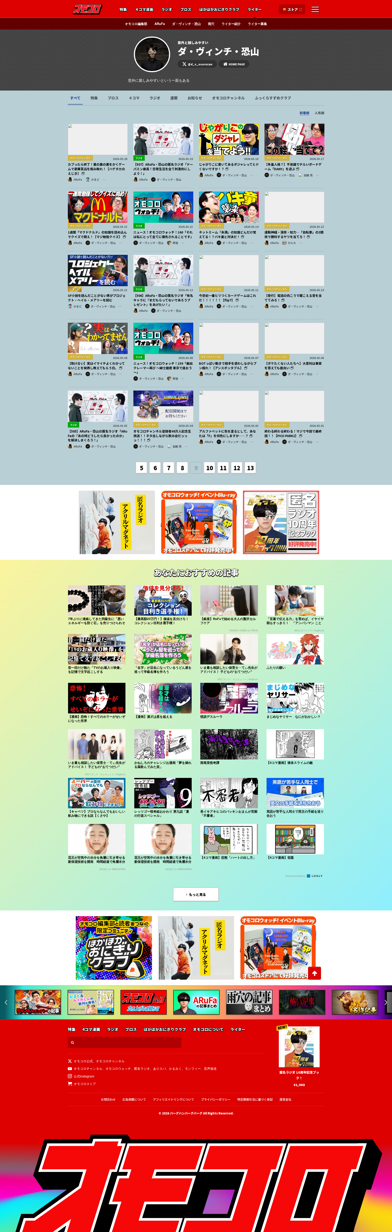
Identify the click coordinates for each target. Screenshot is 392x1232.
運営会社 (285, 1099)
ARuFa (159, 23)
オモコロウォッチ (118, 1068)
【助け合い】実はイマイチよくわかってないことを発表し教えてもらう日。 (96, 365)
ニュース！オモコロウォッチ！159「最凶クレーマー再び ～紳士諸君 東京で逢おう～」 (163, 367)
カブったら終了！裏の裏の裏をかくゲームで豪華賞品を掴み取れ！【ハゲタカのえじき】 (96, 168)
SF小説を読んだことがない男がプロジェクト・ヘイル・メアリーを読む (97, 297)
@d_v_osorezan (200, 64)
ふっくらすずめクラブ (273, 98)
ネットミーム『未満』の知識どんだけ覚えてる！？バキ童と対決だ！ (227, 234)
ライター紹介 (231, 23)
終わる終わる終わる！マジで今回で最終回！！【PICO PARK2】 (293, 433)
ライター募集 (257, 23)
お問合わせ (108, 1099)
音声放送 (210, 1068)
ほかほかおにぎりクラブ (219, 9)
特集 (123, 9)
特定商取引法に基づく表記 (255, 1099)
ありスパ (159, 1068)
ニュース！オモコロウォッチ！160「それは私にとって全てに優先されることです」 (163, 234)
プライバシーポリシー (215, 1099)
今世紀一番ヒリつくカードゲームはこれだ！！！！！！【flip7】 (227, 297)
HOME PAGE (237, 64)
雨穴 (211, 23)
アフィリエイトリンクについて (173, 1099)
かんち (292, 243)
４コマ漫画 (144, 9)
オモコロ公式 (83, 1061)
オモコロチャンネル (228, 98)
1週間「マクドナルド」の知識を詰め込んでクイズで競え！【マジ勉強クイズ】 (97, 234)
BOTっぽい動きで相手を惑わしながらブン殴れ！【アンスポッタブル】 (228, 365)
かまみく (175, 1068)
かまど (95, 179)
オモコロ (88, 9)
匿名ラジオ (142, 1068)
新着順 (304, 113)
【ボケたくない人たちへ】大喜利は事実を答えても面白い (293, 365)
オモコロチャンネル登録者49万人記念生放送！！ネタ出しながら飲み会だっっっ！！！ (162, 435)
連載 (174, 98)
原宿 (175, 243)
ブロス (185, 9)
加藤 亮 (308, 175)
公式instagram (84, 1076)
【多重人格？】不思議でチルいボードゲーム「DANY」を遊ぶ (293, 166)
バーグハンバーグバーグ (186, 1113)
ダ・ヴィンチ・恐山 (186, 23)
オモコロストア (85, 1083)
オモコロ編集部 (136, 23)
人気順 (319, 113)
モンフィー (193, 1068)
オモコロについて (208, 1029)
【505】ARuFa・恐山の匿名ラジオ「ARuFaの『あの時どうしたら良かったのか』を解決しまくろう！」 (97, 435)
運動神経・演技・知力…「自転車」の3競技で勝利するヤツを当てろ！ (294, 234)
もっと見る (197, 894)
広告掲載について (134, 1099)
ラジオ (166, 9)
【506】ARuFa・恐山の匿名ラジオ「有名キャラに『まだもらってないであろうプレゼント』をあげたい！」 (163, 300)
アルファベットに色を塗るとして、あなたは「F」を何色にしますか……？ (227, 433)
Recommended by (295, 876)
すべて (75, 98)
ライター (254, 9)
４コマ (134, 98)
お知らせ (195, 98)
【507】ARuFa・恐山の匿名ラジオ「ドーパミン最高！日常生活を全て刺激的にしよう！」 (163, 168)
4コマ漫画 (91, 1029)
